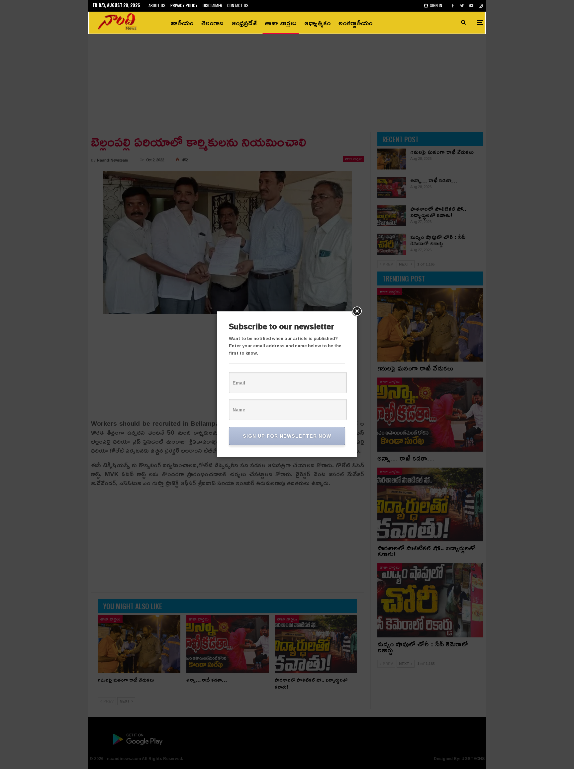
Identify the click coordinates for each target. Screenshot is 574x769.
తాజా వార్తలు (280, 22)
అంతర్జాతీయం (355, 22)
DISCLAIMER (212, 5)
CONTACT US (237, 5)
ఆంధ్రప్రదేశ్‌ (244, 22)
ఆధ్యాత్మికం (317, 22)
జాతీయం (182, 22)
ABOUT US (156, 5)
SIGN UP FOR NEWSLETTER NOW (287, 435)
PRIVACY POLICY (184, 5)
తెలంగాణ (212, 22)
